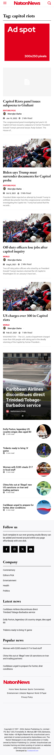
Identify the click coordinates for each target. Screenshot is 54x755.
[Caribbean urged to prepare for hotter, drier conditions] (44, 507)
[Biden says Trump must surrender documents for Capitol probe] (27, 153)
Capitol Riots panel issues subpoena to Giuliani (21, 103)
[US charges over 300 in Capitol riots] (27, 296)
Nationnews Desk (18, 411)
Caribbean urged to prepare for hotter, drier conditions (18, 506)
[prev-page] (40, 358)
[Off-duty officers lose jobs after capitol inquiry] (27, 228)
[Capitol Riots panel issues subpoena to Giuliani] (27, 82)
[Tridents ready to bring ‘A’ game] (44, 450)
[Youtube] (30, 549)
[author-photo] (4, 113)
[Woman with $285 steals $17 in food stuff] (44, 469)
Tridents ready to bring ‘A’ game (17, 630)
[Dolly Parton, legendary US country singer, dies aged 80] (44, 431)
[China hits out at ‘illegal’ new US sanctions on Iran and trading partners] (44, 488)
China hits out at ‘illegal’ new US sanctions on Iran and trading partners (17, 487)
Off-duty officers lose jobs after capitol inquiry (25, 249)
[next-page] (46, 358)
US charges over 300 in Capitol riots (25, 317)
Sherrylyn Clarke (15, 114)
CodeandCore (32, 751)
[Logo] (27, 3)
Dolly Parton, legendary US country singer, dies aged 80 (17, 430)
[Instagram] (14, 549)
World (6, 256)
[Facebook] (6, 549)
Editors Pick (9, 110)
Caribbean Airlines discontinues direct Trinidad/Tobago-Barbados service (25, 397)
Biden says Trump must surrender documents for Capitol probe (27, 176)
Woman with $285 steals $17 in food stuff (22, 648)
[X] (22, 549)
